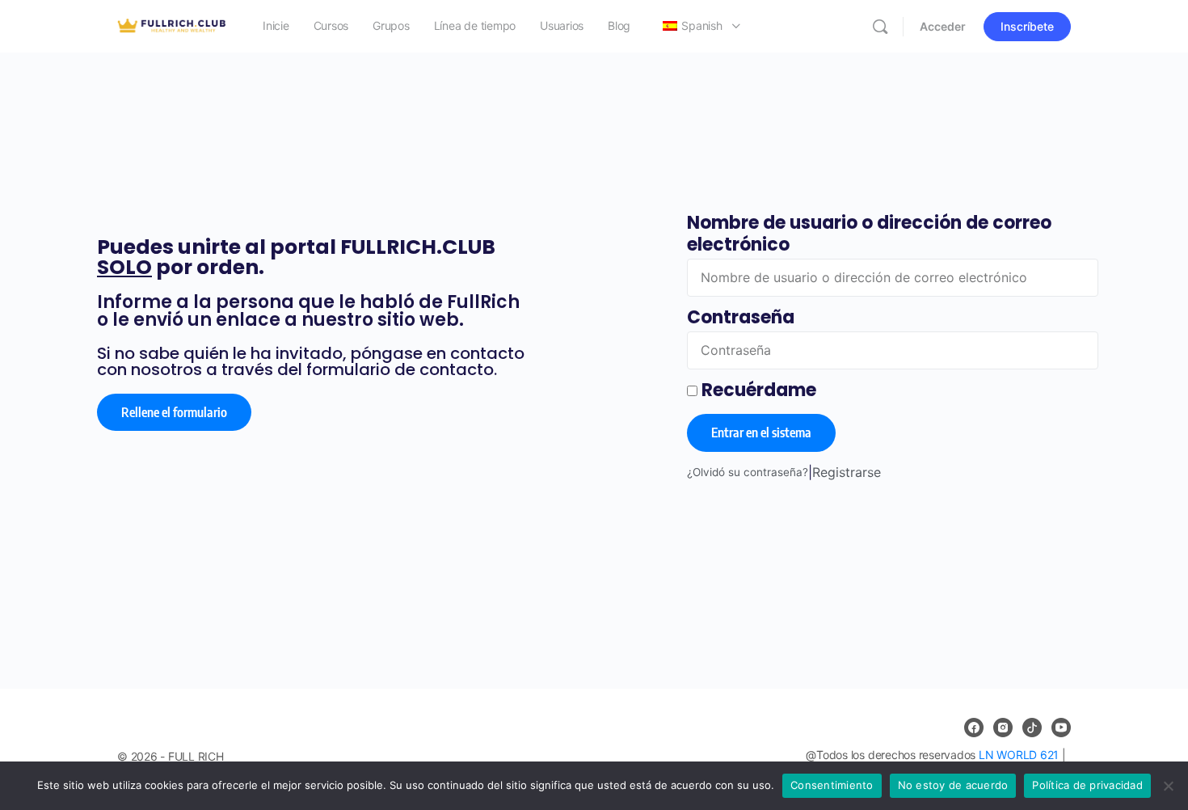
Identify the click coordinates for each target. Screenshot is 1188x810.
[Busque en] (880, 26)
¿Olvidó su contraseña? (747, 472)
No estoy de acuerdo (953, 784)
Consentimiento (832, 784)
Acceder (943, 26)
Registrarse (846, 472)
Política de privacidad (1087, 784)
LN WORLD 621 (1019, 754)
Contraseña (740, 317)
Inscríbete (1027, 26)
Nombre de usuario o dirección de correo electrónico (869, 233)
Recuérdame (756, 390)
